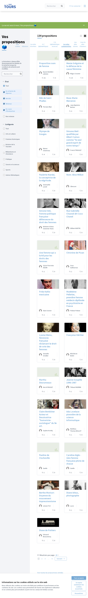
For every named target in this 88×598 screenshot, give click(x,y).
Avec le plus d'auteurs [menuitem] (83, 44)
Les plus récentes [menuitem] (33, 45)
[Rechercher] (62, 6)
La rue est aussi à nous (10, 25)
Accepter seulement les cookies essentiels (79, 586)
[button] (5, 81)
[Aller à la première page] (17, 6)
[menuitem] (12, 74)
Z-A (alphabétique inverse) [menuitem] (54, 44)
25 (56, 555)
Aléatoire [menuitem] (25, 46)
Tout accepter (79, 578)
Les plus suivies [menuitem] (75, 44)
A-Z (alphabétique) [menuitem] (43, 45)
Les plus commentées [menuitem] (66, 45)
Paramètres (79, 593)
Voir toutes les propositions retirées (50, 573)
